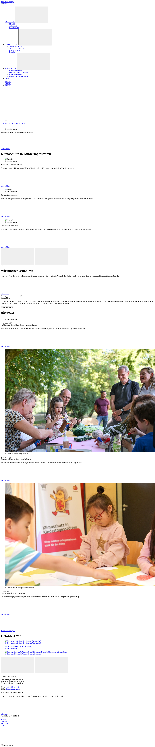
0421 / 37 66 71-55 (13, 687)
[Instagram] (17, 743)
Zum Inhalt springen (7, 2)
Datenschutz (5, 721)
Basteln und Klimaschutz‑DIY (19, 76)
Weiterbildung (14, 28)
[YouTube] (49, 743)
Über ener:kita (10, 22)
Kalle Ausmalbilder (15, 71)
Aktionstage (13, 26)
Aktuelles (8, 82)
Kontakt (12, 52)
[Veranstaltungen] (21, 102)
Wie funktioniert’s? (15, 46)
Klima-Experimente (15, 74)
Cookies (3, 725)
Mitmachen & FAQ (11, 44)
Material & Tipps (10, 68)
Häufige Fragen (14, 50)
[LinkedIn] (81, 743)
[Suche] (21, 118)
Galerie (7, 78)
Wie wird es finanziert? (17, 48)
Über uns (8, 84)
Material (12, 24)
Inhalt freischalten (7, 307)
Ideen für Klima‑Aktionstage (18, 72)
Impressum (4, 723)
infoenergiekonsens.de (13, 689)
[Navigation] (6, 120)
